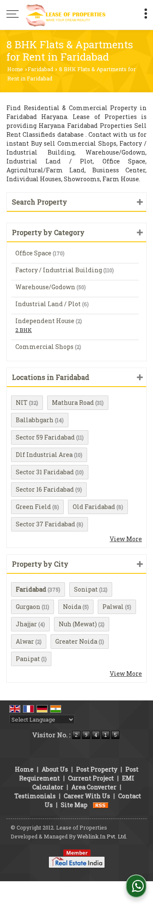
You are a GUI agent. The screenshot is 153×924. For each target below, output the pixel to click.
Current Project (91, 778)
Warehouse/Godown (45, 287)
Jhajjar (26, 624)
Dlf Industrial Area (44, 455)
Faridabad (40, 69)
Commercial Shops (44, 347)
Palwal (113, 607)
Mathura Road (73, 402)
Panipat (28, 659)
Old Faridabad (94, 507)
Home (15, 69)
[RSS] (100, 805)
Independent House (44, 321)
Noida (72, 607)
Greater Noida (76, 641)
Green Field (33, 507)
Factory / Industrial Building (58, 270)
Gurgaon (28, 607)
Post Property (96, 769)
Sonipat (86, 589)
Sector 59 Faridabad (45, 437)
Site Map (74, 805)
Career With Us (87, 796)
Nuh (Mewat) (78, 624)
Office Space (33, 253)
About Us (55, 769)
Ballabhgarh (35, 420)
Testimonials (35, 796)
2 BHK (23, 329)
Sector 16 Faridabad (45, 489)
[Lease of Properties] (66, 15)
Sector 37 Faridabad (45, 524)
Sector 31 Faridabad (45, 472)
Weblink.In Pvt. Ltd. (102, 836)
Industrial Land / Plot (48, 304)
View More (126, 539)
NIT (22, 402)
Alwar (25, 641)
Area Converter (93, 787)
